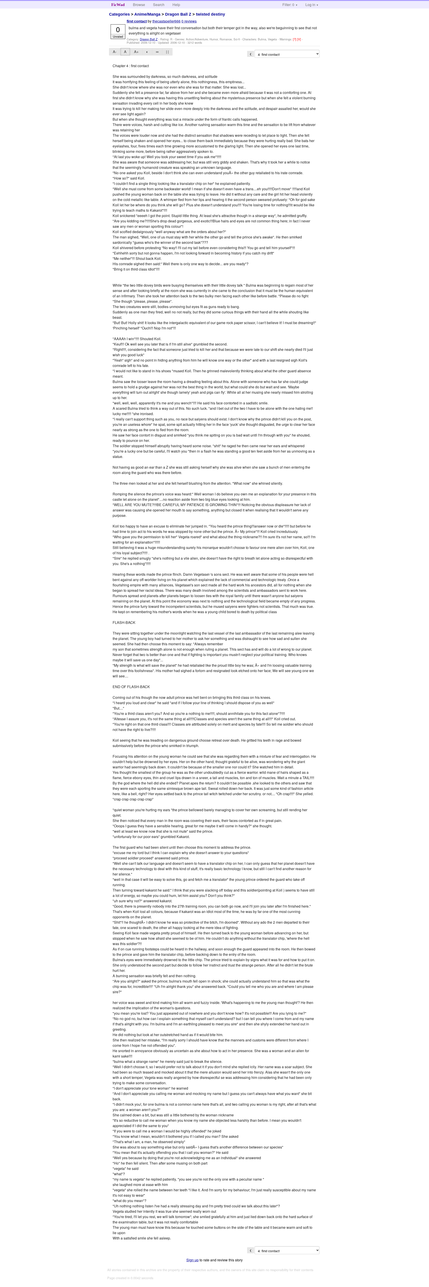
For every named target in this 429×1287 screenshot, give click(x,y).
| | (167, 51)
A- (114, 51)
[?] (295, 39)
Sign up (192, 1259)
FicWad (118, 4)
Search (158, 4)
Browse (139, 4)
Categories (119, 14)
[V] (299, 39)
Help (176, 4)
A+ (136, 51)
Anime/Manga (147, 14)
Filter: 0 (288, 4)
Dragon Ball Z (178, 14)
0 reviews (189, 21)
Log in (310, 4)
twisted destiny (210, 14)
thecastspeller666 (166, 21)
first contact (137, 21)
